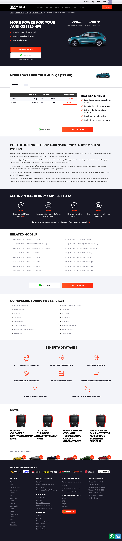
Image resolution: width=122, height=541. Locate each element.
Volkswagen (14, 490)
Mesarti (12, 511)
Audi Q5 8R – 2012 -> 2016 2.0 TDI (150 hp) (78, 253)
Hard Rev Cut (18, 333)
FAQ (92, 2)
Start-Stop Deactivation (69, 325)
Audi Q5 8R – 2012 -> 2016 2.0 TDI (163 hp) (26, 257)
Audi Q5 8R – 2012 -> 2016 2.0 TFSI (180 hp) (27, 266)
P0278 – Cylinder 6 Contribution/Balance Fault (26, 435)
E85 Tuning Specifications (44, 505)
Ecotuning (17, 313)
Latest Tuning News (42, 521)
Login (104, 2)
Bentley (12, 517)
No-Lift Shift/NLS (67, 329)
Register (107, 7)
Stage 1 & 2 (39, 482)
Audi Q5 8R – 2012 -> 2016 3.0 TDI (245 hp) (26, 239)
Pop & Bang (65, 309)
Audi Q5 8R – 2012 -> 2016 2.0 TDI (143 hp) (26, 253)
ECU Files (49, 7)
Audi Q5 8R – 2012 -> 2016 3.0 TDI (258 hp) (78, 239)
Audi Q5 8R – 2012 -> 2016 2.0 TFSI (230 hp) (79, 266)
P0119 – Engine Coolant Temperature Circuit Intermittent (72, 436)
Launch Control (66, 333)
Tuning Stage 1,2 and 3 (21, 305)
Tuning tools (65, 7)
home (11, 13)
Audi (26, 13)
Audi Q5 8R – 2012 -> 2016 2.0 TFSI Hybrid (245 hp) (81, 248)
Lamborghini (14, 506)
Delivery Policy (41, 529)
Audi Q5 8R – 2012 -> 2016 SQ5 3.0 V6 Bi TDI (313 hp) (30, 244)
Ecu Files (39, 500)
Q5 (30, 13)
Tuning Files (39, 7)
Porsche (12, 493)
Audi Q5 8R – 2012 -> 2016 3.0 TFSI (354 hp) (79, 271)
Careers (38, 515)
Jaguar (12, 501)
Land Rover (13, 498)
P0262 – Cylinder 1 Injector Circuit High (48, 435)
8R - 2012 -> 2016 (37, 13)
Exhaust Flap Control (20, 325)
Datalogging (65, 321)
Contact (82, 7)
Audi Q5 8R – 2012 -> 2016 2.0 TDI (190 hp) (26, 262)
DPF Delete (65, 313)
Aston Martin (14, 514)
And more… (13, 525)
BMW (11, 485)
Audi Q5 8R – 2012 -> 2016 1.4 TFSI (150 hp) (79, 262)
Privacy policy (40, 523)
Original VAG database (43, 503)
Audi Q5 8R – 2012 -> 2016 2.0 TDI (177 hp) (78, 257)
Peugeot (12, 522)
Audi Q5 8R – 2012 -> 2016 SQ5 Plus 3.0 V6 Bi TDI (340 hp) (31, 248)
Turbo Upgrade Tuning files (44, 508)
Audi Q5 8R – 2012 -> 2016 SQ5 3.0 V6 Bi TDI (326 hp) (82, 244)
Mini (11, 519)
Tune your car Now (26, 49)
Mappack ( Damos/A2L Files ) (71, 305)
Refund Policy (40, 526)
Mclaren (12, 503)
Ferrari (12, 509)
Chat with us (27, 55)
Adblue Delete (18, 321)
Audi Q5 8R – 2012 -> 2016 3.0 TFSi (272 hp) (27, 271)
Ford (11, 495)
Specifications (19, 13)
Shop (75, 7)
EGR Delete (17, 317)
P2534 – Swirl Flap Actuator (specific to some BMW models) (100, 436)
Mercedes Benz (15, 487)
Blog (98, 2)
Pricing (86, 2)
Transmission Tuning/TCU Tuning (24, 329)
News (57, 7)
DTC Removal (66, 317)
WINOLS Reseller (19, 309)
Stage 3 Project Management (45, 485)
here (23, 217)
